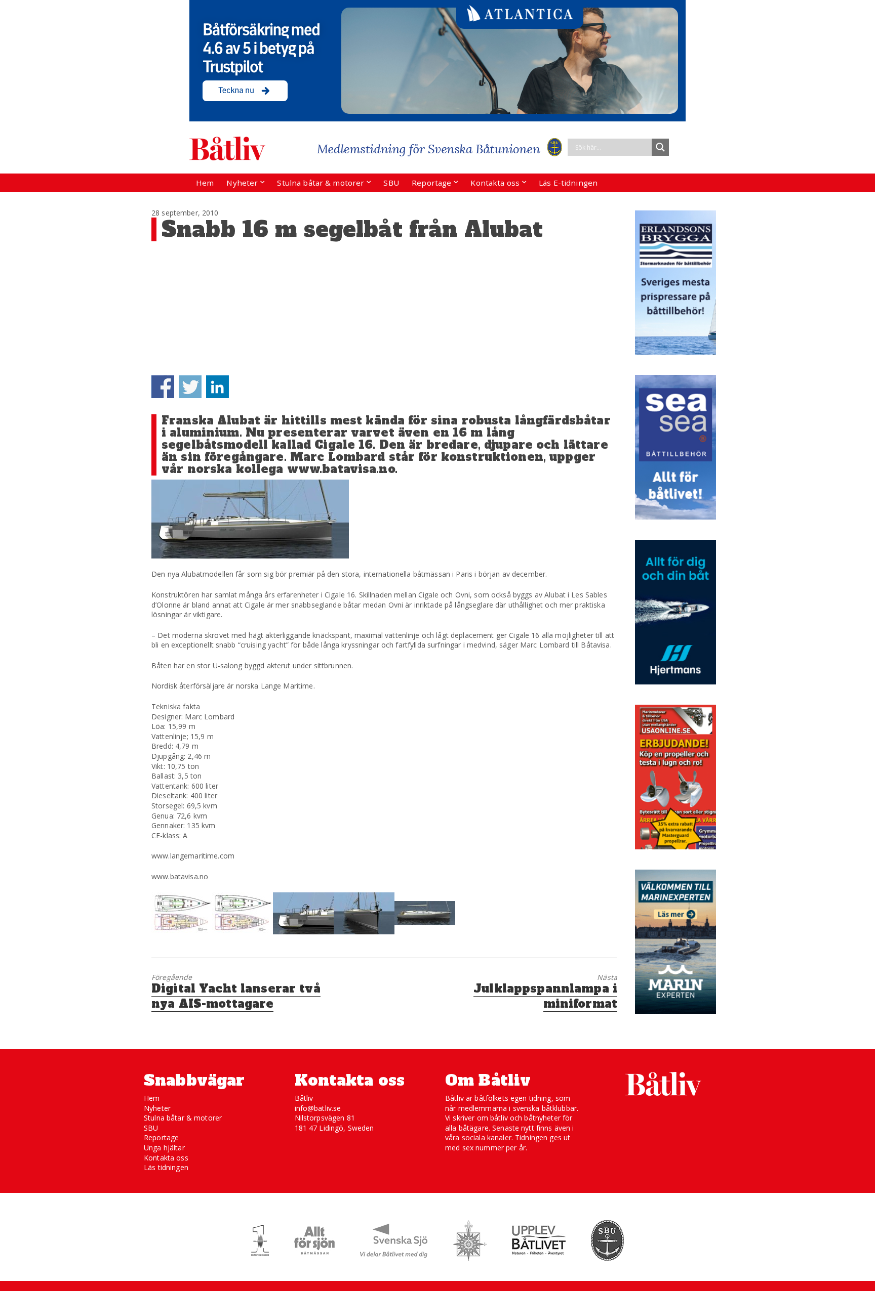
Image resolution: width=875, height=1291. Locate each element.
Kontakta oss (495, 183)
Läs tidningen (166, 1167)
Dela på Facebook (162, 386)
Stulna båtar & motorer (320, 183)
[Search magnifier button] (660, 147)
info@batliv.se (318, 1108)
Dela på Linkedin (217, 386)
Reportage (431, 183)
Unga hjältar (164, 1147)
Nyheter (242, 183)
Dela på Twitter (190, 386)
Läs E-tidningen (568, 183)
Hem (205, 183)
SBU (391, 183)
